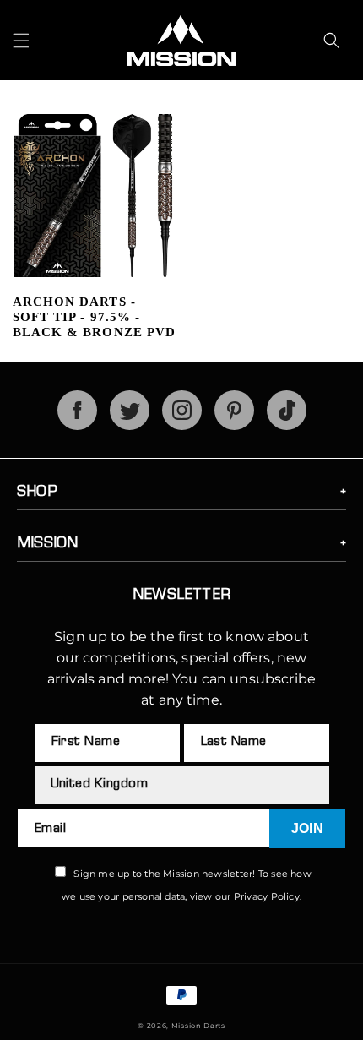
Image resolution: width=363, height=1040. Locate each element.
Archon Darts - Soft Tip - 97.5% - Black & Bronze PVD (94, 317)
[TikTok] (286, 425)
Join (307, 828)
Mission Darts (198, 1025)
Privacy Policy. (267, 896)
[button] (21, 40)
